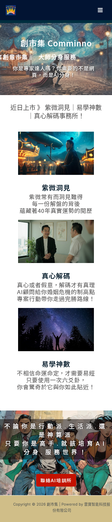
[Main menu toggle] (100, 10)
